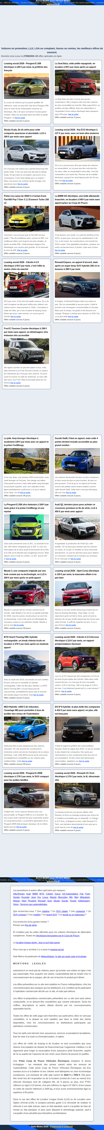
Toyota (73, 901)
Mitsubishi (85, 897)
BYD (42, 894)
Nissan (16, 901)
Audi (28, 894)
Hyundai (25, 897)
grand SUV (51, 915)
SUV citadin (62, 911)
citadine (45, 911)
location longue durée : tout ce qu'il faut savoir (38, 942)
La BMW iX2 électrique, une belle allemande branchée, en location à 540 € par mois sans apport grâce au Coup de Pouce (77, 199)
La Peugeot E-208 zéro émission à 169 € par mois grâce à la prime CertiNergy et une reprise (26, 508)
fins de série (31, 925)
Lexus (45, 897)
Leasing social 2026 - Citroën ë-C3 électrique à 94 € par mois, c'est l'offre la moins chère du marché (24, 265)
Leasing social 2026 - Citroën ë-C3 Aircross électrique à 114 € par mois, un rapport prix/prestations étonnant (77, 640)
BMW (35, 894)
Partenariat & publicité (61, 1126)
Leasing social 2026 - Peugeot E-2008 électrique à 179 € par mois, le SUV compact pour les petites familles (26, 776)
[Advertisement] (52, 26)
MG (71, 897)
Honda (16, 897)
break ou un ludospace (74, 915)
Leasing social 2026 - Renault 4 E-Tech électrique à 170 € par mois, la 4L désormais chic (77, 776)
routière (37, 915)
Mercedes (63, 897)
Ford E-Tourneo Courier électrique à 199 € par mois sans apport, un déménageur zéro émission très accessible (26, 332)
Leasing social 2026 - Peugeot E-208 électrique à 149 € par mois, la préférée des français (26, 67)
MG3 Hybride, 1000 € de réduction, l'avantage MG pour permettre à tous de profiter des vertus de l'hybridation (24, 710)
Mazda (53, 897)
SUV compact (19, 915)
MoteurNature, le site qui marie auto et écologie (63, 956)
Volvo (16, 904)
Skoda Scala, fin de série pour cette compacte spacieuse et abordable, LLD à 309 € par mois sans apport (25, 133)
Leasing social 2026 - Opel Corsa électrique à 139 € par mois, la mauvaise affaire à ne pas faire (77, 574)
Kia (39, 897)
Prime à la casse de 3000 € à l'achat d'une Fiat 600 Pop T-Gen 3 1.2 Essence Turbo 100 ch (26, 199)
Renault (42, 901)
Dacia (58, 894)
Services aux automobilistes (33, 904)
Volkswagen (84, 901)
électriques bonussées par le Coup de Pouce (57, 936)
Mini (76, 897)
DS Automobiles (70, 894)
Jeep (33, 897)
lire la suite (20, 118)
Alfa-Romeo (19, 894)
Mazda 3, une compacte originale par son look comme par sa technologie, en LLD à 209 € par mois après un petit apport (25, 574)
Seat (49, 901)
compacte (80, 911)
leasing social (57, 949)
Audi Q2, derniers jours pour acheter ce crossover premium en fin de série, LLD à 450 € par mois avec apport (76, 508)
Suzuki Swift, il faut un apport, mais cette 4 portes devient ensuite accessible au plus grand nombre (76, 441)
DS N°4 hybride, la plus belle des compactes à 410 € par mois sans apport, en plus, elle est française (77, 710)
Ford (87, 894)
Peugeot (32, 901)
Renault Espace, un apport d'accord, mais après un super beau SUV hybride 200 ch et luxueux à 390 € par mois (77, 265)
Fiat (81, 894)
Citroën (49, 894)
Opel (24, 901)
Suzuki (64, 901)
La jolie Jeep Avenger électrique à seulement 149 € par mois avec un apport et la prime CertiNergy (26, 441)
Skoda (56, 901)
